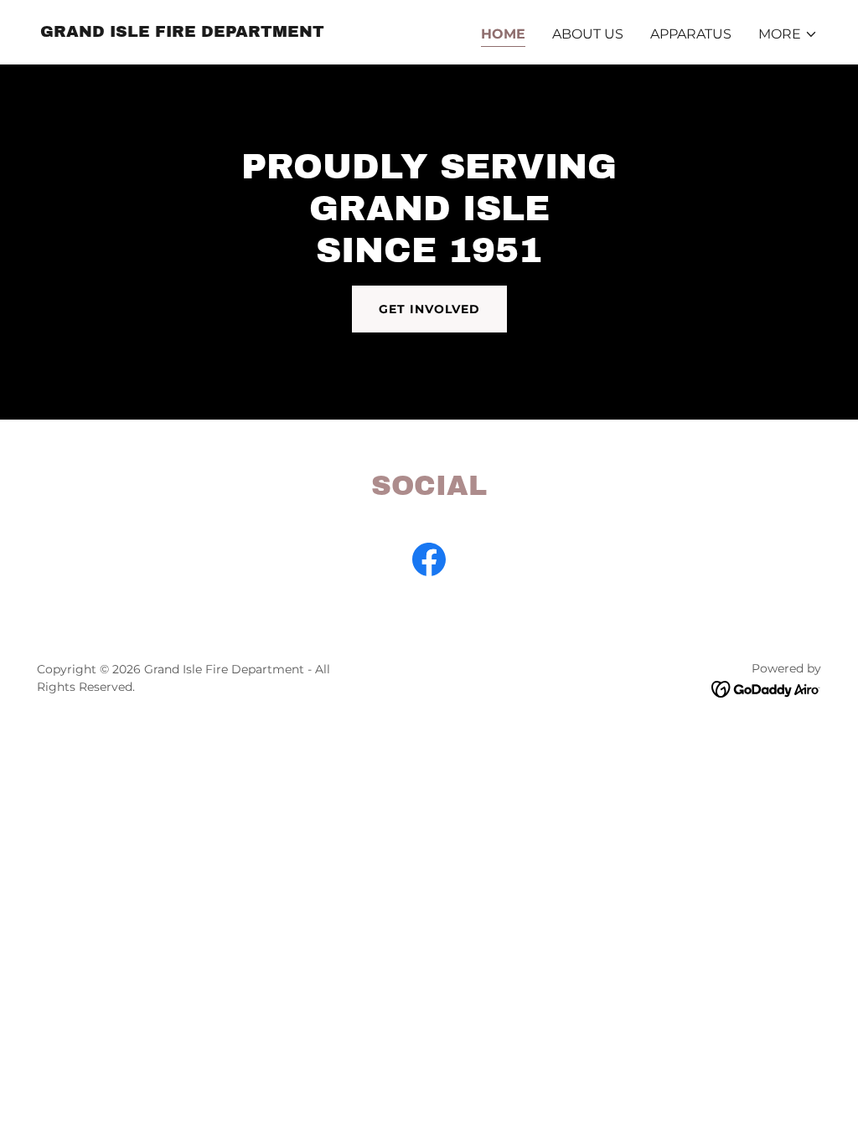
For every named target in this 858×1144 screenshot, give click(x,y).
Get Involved (429, 309)
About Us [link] (587, 34)
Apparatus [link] (690, 34)
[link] (182, 32)
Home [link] (503, 34)
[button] (788, 34)
